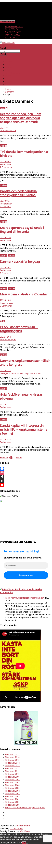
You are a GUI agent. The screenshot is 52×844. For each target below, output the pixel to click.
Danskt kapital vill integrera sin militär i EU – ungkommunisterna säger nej (23, 429)
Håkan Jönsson (7, 303)
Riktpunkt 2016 (12, 757)
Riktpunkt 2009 (12, 776)
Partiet (8, 70)
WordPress (25, 831)
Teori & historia (12, 73)
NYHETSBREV (11, 29)
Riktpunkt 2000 (12, 802)
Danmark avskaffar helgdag (20, 262)
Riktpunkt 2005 (12, 788)
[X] (26, 481)
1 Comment (5, 206)
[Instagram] (26, 473)
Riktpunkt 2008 (12, 779)
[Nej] (27, 843)
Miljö (2, 321)
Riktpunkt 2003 (12, 793)
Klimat (8, 75)
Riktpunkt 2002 (12, 796)
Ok (24, 843)
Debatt (8, 84)
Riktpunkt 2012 (12, 768)
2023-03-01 (5, 267)
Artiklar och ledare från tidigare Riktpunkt (25, 807)
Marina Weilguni (8, 339)
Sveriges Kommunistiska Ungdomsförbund (20, 373)
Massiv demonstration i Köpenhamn (25, 294)
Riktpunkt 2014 (12, 762)
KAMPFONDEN (12, 37)
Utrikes (8, 64)
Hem (7, 59)
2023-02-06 (5, 300)
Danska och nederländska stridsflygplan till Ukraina (18, 193)
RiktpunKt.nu (23, 825)
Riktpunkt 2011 (12, 771)
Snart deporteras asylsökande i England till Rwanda (22, 230)
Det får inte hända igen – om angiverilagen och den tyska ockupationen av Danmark (20, 118)
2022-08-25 (5, 370)
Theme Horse (16, 828)
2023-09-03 (5, 161)
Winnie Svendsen (8, 130)
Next (19, 457)
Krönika (3, 108)
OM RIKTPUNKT (13, 32)
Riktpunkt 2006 (12, 785)
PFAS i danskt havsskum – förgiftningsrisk (19, 329)
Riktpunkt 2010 (12, 774)
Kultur (8, 78)
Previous (4, 457)
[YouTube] (26, 485)
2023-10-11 (5, 127)
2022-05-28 (5, 439)
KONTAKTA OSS (12, 34)
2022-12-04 (5, 336)
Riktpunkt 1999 (12, 804)
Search (3, 48)
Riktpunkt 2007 (12, 782)
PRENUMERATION (14, 26)
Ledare (8, 81)
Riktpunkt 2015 (12, 760)
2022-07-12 (5, 404)
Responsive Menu (7, 22)
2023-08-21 (5, 201)
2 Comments (6, 167)
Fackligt (8, 67)
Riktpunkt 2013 (12, 765)
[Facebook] (26, 469)
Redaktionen (6, 164)
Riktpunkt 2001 (12, 799)
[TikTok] (26, 477)
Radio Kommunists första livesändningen (24, 597)
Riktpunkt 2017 (12, 754)
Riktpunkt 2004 (12, 790)
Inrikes (8, 61)
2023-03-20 (5, 237)
